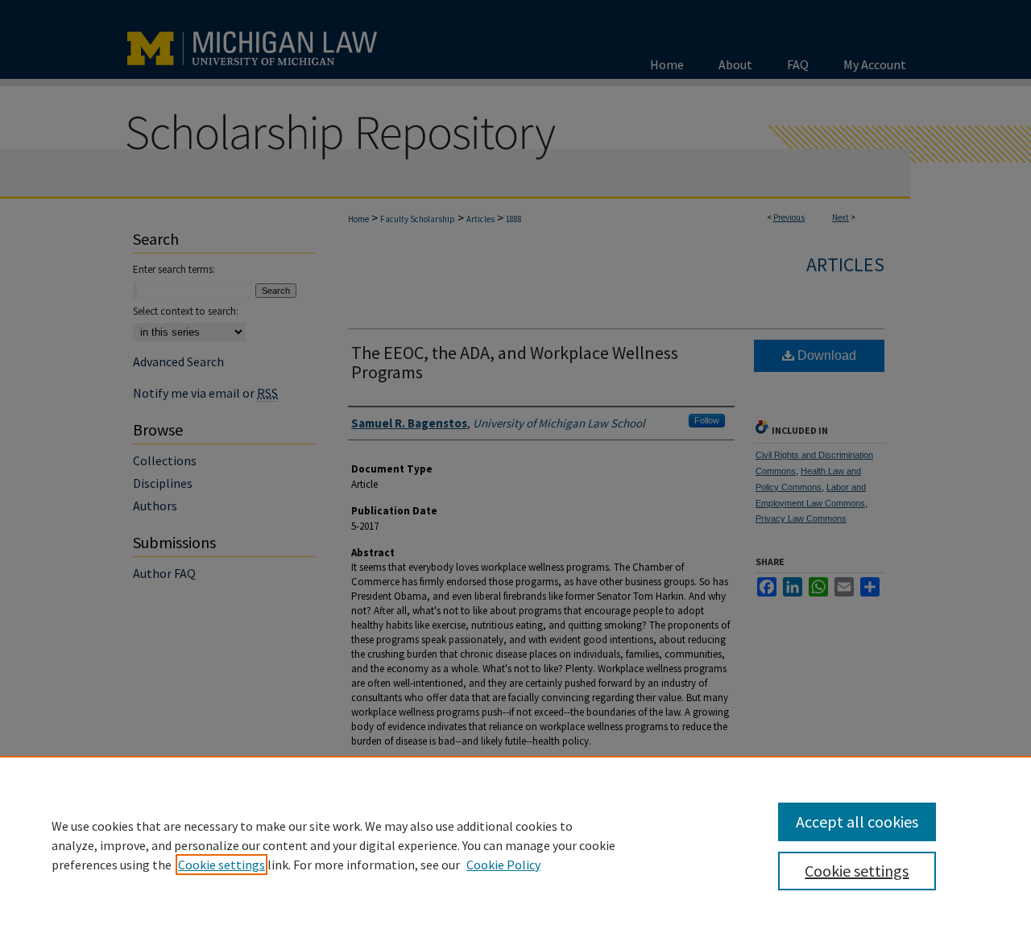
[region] (515, 844)
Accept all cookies (857, 821)
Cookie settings (221, 865)
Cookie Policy (503, 865)
